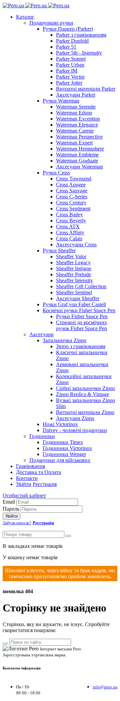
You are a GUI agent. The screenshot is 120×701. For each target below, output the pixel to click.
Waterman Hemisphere (80, 148)
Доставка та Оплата (38, 472)
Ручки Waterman (61, 101)
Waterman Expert (74, 142)
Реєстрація (45, 484)
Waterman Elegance (77, 124)
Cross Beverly (71, 220)
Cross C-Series (71, 196)
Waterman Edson (74, 113)
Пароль (11, 509)
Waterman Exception (78, 118)
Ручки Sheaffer (59, 250)
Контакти (27, 478)
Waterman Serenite (76, 107)
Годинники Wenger (64, 454)
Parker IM (66, 71)
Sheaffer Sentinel (74, 292)
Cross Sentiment (73, 208)
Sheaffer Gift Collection (81, 286)
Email (9, 502)
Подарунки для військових (59, 460)
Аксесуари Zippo (75, 418)
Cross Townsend (73, 178)
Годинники (42, 436)
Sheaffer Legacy (73, 262)
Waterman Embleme (77, 154)
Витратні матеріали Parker (85, 89)
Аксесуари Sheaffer (77, 298)
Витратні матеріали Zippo (85, 412)
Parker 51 (66, 47)
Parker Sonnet (71, 59)
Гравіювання (30, 466)
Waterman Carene (75, 130)
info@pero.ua (105, 686)
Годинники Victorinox (67, 448)
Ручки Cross (56, 172)
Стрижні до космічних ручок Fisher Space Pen (81, 325)
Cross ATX (68, 226)
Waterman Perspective (79, 136)
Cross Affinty (70, 232)
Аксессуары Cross (76, 244)
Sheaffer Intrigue (73, 268)
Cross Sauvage (71, 190)
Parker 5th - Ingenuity (79, 53)
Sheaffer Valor (71, 256)
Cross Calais (69, 238)
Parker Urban (70, 65)
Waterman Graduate (77, 160)
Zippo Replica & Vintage (82, 394)
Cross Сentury (71, 202)
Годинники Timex (63, 442)
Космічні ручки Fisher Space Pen (79, 310)
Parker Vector (70, 77)
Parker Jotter (69, 83)
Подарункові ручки (51, 23)
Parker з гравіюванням (81, 35)
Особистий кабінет (24, 495)
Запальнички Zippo (64, 340)
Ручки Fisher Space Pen (82, 316)
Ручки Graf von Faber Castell (74, 304)
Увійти (23, 484)
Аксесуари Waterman (79, 166)
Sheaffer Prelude (73, 274)
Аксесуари (41, 334)
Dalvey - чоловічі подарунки (75, 430)
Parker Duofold (72, 41)
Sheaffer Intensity (74, 280)
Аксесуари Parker (75, 95)
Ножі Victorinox (60, 424)
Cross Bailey (69, 214)
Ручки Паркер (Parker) (68, 29)
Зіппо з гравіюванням (80, 346)
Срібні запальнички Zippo (85, 388)
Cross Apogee (71, 184)
